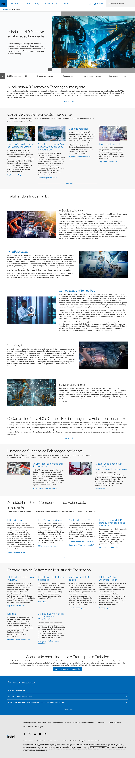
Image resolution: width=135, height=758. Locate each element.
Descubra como (101, 489)
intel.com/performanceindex (98, 746)
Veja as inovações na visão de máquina (80, 158)
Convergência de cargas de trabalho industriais (20, 145)
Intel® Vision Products (49, 520)
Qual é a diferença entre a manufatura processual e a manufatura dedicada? (36, 702)
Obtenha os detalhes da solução (45, 488)
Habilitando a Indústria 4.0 (17, 76)
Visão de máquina (78, 128)
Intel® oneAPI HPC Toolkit (79, 578)
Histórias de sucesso (45, 76)
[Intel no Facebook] (24, 734)
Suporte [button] (26, 4)
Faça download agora (77, 608)
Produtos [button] (15, 4)
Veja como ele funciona (108, 162)
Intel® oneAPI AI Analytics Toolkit (108, 578)
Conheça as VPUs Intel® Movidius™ (81, 545)
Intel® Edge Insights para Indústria (20, 578)
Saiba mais (42, 601)
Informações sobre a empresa (34, 723)
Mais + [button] (67, 4)
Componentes (68, 76)
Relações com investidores (83, 723)
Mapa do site (28, 727)
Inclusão (68, 723)
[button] (67, 101)
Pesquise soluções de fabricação (67, 669)
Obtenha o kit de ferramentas (18, 640)
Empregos (39, 727)
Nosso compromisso (55, 723)
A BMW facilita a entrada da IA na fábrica (48, 465)
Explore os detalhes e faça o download (48, 642)
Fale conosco (100, 723)
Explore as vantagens (15, 175)
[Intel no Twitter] (29, 734)
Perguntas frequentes (117, 76)
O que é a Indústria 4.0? (17, 691)
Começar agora (105, 608)
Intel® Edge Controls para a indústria (51, 578)
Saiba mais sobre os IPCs (16, 552)
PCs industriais (15, 520)
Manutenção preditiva (111, 144)
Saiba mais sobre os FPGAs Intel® (81, 542)
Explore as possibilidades (47, 178)
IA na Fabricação (17, 251)
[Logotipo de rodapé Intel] (11, 736)
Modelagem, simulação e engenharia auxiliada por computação (51, 146)
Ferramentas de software (93, 76)
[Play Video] (31, 310)
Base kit (11, 613)
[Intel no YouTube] (40, 734)
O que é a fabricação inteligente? (20, 696)
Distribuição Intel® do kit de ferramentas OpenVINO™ (51, 616)
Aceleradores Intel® (79, 520)
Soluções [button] (38, 4)
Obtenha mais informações (48, 546)
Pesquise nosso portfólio (108, 547)
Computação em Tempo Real (77, 290)
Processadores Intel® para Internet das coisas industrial (112, 522)
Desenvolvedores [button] (53, 4)
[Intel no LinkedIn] (35, 734)
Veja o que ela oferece (15, 606)
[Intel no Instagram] (45, 734)
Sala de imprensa (114, 723)
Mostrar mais (68, 183)
